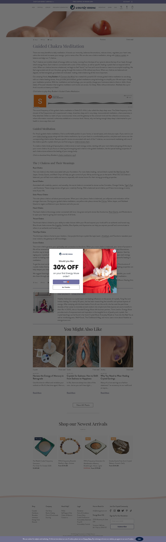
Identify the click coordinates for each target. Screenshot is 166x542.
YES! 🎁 (66, 282)
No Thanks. (66, 287)
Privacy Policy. (87, 539)
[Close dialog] (114, 251)
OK (139, 539)
